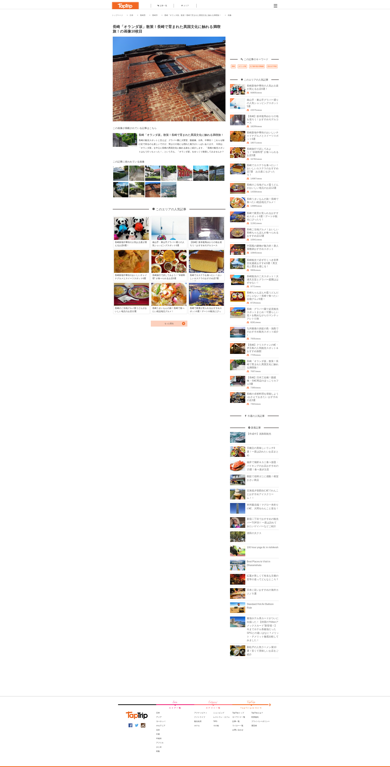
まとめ (159, 747)
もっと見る (169, 323)
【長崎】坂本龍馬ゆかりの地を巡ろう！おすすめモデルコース (262, 119)
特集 (158, 751)
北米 (158, 730)
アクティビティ (200, 713)
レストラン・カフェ (221, 717)
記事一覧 (163, 6)
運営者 (254, 726)
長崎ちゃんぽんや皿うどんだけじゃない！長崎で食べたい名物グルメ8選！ (262, 295)
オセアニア (160, 726)
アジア (159, 717)
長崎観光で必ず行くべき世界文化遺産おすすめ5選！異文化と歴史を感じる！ (262, 263)
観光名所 (198, 721)
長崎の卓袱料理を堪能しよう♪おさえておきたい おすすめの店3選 (262, 397)
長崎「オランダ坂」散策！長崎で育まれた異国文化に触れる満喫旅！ (192, 15)
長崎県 (142, 15)
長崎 (233, 66)
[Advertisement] (254, 39)
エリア (186, 6)
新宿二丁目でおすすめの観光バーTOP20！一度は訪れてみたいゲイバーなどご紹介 (262, 523)
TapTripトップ (238, 713)
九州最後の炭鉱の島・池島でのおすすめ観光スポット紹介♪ (262, 331)
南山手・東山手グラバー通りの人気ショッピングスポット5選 (262, 103)
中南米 (159, 738)
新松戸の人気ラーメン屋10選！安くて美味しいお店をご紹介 (262, 651)
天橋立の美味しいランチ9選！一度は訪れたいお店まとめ (262, 452)
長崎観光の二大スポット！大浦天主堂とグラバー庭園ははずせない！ (262, 279)
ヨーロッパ (160, 721)
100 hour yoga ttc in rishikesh (262, 547)
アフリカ (159, 743)
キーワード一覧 (238, 717)
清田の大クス (254, 533)
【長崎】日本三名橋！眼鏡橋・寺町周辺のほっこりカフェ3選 (262, 380)
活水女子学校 (272, 66)
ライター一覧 (237, 726)
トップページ (117, 15)
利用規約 (255, 717)
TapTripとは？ (257, 713)
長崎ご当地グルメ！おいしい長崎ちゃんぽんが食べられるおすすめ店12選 (262, 232)
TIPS (215, 721)
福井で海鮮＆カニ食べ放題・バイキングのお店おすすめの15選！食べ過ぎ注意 (262, 466)
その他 (216, 726)
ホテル (197, 726)
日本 (131, 15)
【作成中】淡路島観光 (259, 433)
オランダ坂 (242, 66)
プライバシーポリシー (260, 721)
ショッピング (218, 713)
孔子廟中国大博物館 (257, 66)
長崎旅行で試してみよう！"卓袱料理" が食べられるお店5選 (262, 152)
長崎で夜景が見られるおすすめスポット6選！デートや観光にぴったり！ (262, 216)
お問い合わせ (237, 730)
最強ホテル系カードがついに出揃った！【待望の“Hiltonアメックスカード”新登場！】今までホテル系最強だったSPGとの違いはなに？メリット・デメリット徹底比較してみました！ (263, 629)
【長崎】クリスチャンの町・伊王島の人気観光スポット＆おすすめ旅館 (262, 348)
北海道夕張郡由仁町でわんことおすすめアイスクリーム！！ (262, 494)
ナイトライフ (199, 717)
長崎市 (155, 15)
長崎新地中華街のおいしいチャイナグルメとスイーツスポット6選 (262, 135)
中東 (158, 734)
